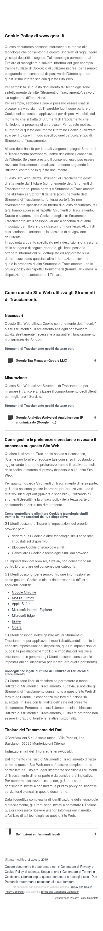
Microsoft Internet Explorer (32, 609)
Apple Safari (21, 603)
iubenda (26, 876)
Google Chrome (24, 592)
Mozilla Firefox (23, 597)
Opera (17, 627)
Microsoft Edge (23, 615)
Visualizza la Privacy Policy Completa (76, 898)
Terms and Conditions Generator (60, 891)
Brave (16, 621)
